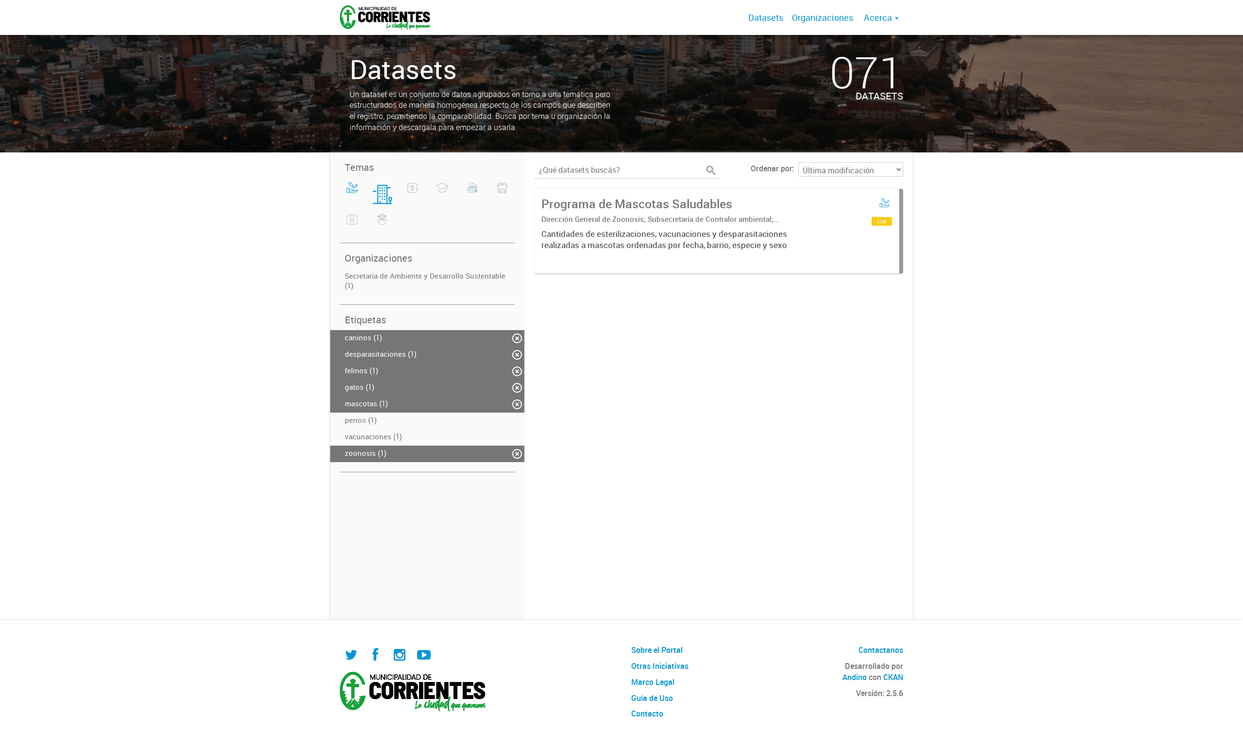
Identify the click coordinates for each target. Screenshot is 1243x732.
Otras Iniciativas (660, 666)
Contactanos (880, 650)
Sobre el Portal (657, 650)
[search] (711, 170)
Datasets (765, 17)
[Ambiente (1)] (352, 193)
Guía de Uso (652, 698)
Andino (854, 677)
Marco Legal (652, 682)
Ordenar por (771, 168)
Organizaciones (822, 17)
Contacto (647, 713)
